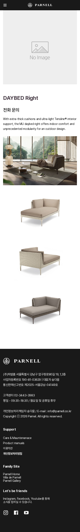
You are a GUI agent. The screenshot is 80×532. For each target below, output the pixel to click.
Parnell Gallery (12, 480)
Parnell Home (11, 474)
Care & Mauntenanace (17, 438)
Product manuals (13, 443)
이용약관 (8, 448)
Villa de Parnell (12, 477)
